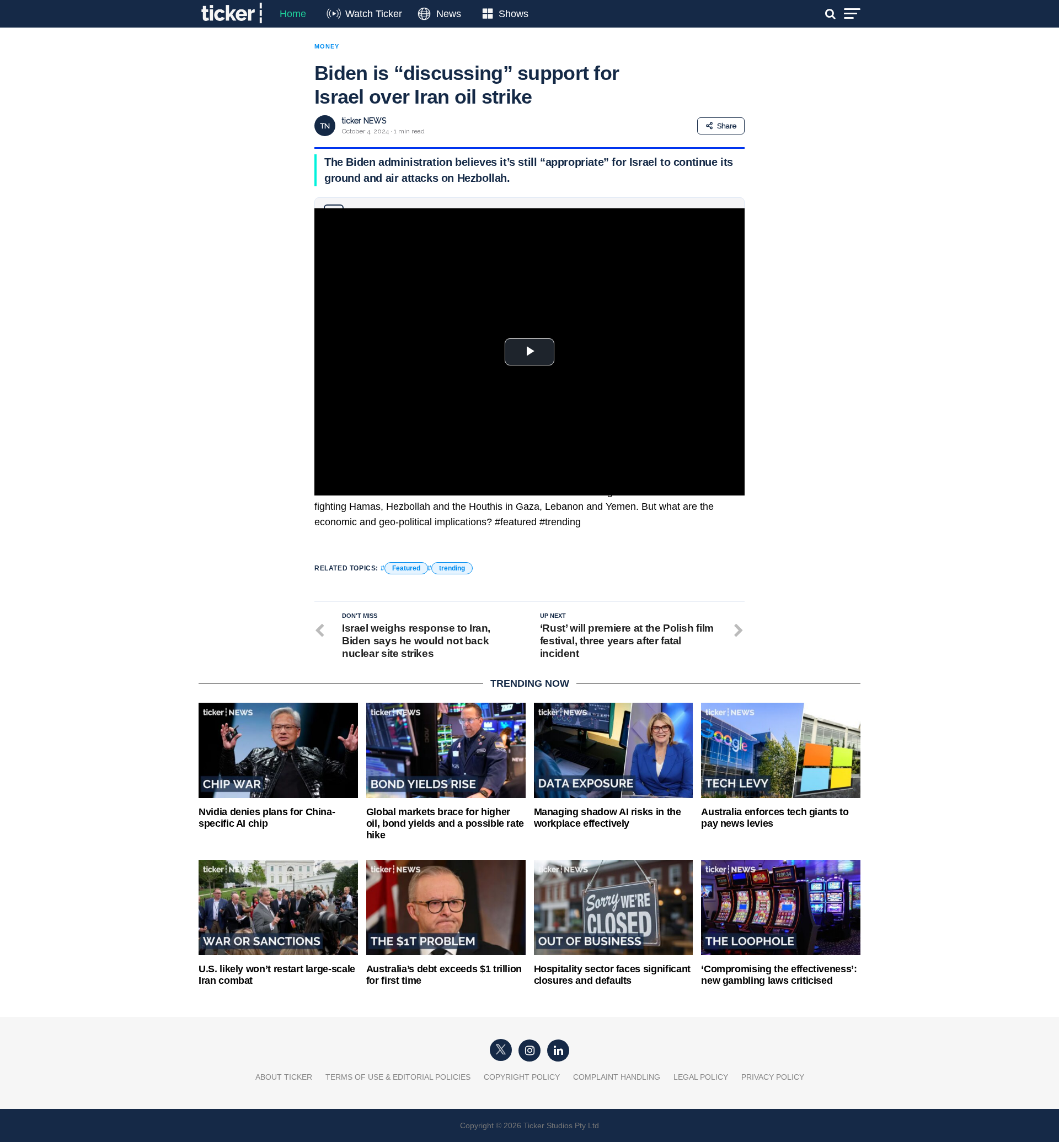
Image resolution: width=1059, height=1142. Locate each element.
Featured (406, 568)
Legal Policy (700, 1077)
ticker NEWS (364, 120)
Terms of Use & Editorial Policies (397, 1077)
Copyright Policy (522, 1077)
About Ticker (283, 1077)
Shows (513, 13)
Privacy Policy (772, 1077)
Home (293, 13)
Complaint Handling (616, 1077)
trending (452, 568)
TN (325, 126)
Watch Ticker (373, 13)
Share (726, 126)
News (448, 13)
